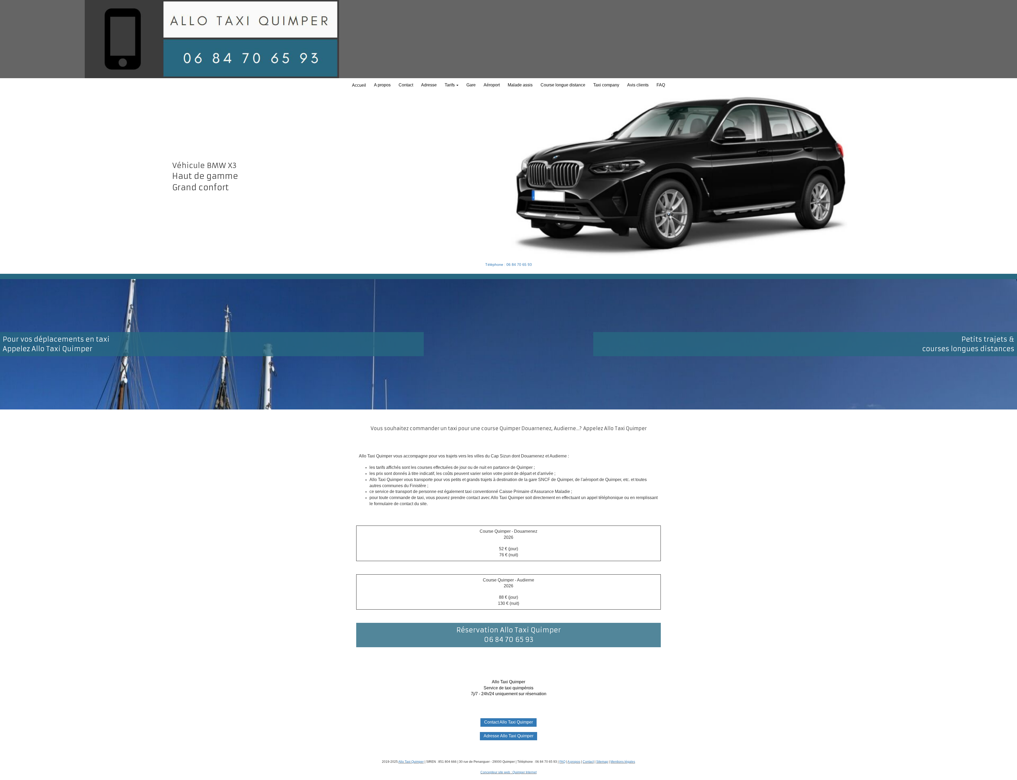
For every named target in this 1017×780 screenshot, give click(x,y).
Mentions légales (622, 762)
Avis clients (638, 85)
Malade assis (520, 85)
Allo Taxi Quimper (411, 762)
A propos (382, 85)
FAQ (661, 85)
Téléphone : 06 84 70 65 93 (508, 264)
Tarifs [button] (450, 85)
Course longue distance (563, 85)
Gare (471, 85)
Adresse (429, 85)
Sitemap (602, 762)
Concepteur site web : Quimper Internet (508, 772)
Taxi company (606, 85)
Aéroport (492, 85)
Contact (406, 85)
